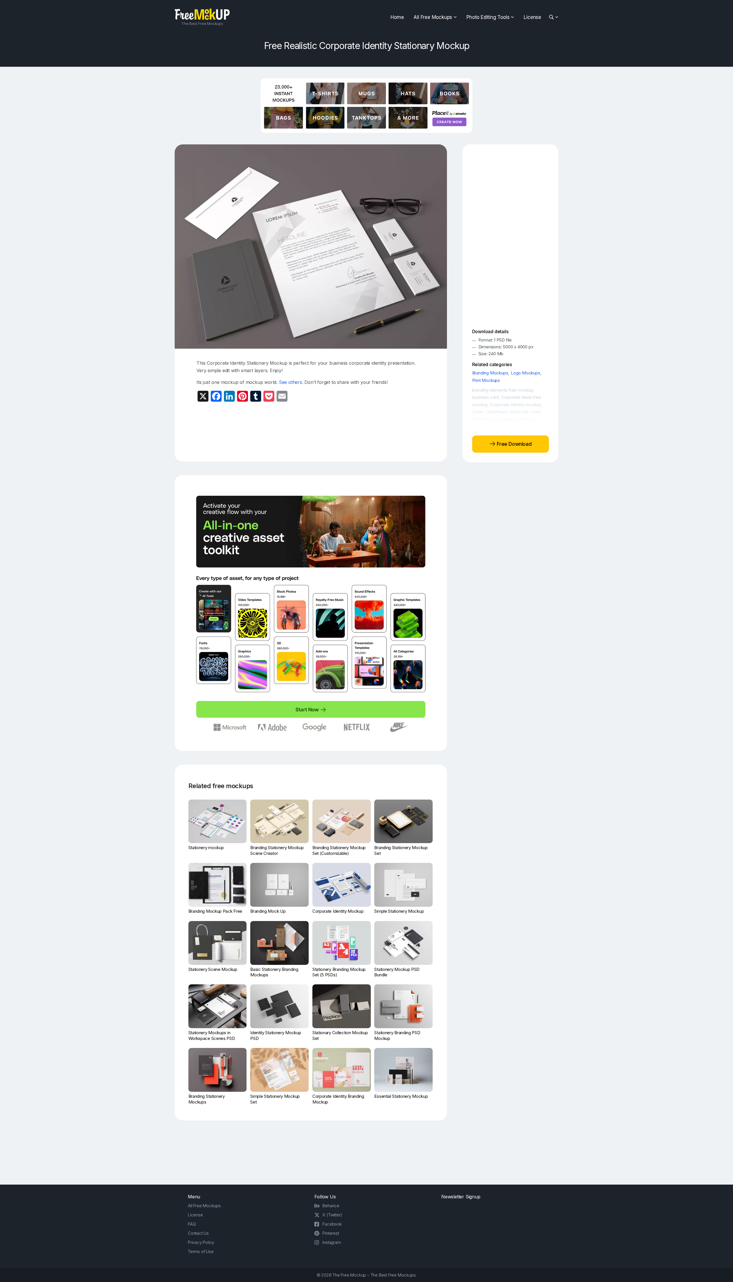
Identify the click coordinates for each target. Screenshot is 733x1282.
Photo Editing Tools (487, 17)
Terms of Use (201, 1251)
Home (397, 17)
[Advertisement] (311, 431)
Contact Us (198, 1233)
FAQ (192, 1224)
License (532, 17)
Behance (330, 1205)
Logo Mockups (525, 373)
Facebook (332, 1224)
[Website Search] (552, 17)
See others (290, 382)
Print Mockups (486, 380)
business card (485, 397)
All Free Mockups (432, 17)
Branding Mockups (490, 373)
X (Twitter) (332, 1215)
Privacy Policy (201, 1242)
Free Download (513, 444)
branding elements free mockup (502, 390)
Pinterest (330, 1233)
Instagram (331, 1242)
